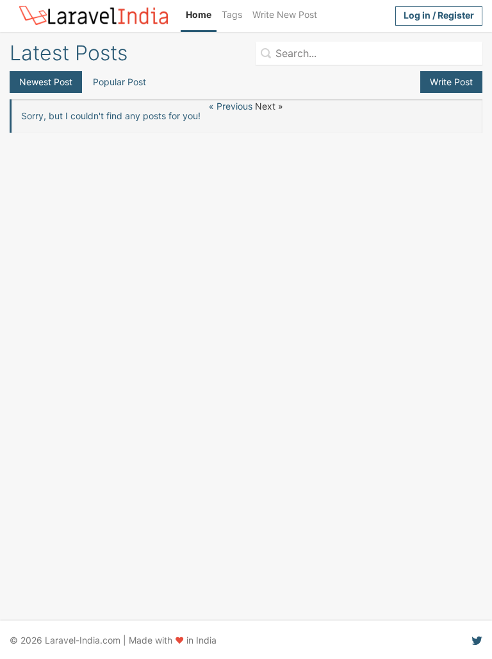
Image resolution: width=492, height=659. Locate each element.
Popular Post (119, 81)
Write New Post (284, 14)
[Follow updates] (477, 640)
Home (198, 14)
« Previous (232, 106)
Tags (232, 14)
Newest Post (45, 81)
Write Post (451, 81)
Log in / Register (439, 15)
